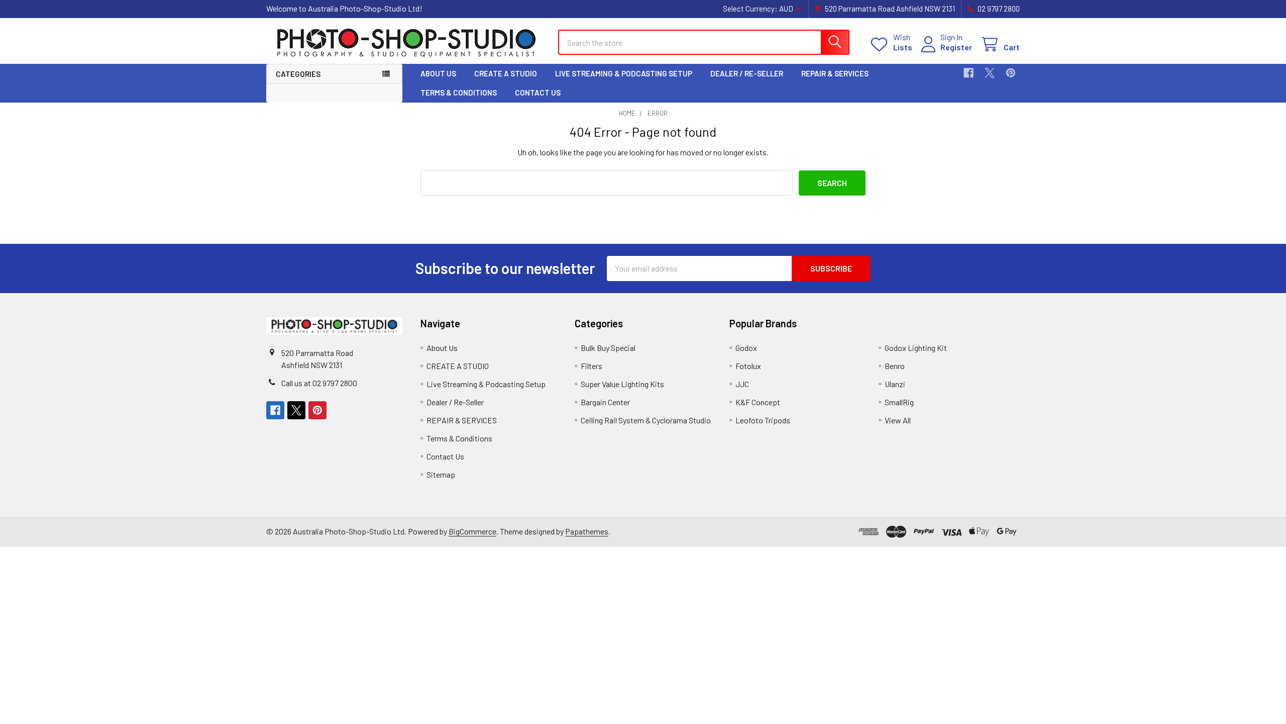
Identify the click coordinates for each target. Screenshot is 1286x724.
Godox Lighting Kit (916, 347)
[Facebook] (968, 73)
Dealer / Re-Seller (746, 73)
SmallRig (899, 402)
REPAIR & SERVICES (835, 73)
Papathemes (586, 531)
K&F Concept (757, 402)
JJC (742, 384)
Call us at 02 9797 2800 (319, 383)
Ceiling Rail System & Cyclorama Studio (646, 420)
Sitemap (440, 474)
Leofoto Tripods (762, 420)
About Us (438, 73)
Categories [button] (298, 73)
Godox (746, 347)
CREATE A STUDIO (505, 73)
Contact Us (538, 92)
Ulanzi (895, 384)
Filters (591, 366)
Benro (895, 366)
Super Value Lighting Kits (622, 384)
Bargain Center (605, 402)
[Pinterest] (1011, 73)
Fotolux (748, 366)
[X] (990, 73)
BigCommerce (472, 531)
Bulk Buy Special (608, 347)
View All (898, 420)
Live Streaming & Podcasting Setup (623, 73)
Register (956, 47)
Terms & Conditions (458, 92)
